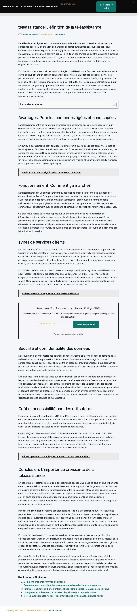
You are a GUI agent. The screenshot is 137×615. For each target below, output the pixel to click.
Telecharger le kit (86, 324)
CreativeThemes (54, 610)
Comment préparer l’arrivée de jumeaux (45, 581)
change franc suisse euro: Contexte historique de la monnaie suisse (60, 592)
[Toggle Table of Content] (113, 105)
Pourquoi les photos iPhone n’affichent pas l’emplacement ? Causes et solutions (66, 589)
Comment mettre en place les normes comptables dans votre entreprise (62, 585)
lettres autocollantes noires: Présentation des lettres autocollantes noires (63, 595)
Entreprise (60, 34)
